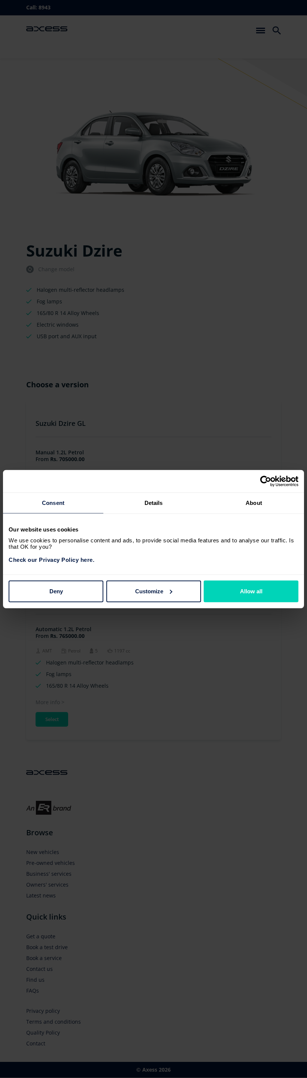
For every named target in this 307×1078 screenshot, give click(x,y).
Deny (56, 591)
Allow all (251, 591)
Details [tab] (154, 503)
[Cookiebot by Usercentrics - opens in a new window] (265, 481)
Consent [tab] (53, 503)
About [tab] (254, 503)
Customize (149, 591)
